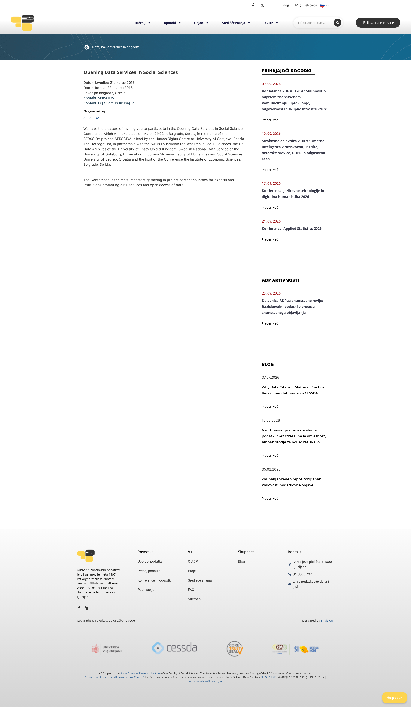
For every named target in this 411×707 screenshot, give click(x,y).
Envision (327, 620)
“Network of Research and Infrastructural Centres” (114, 677)
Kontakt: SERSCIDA (98, 98)
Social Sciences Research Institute (140, 673)
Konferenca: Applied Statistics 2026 (292, 228)
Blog (285, 5)
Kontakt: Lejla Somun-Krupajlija (108, 103)
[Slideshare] (87, 608)
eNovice (311, 5)
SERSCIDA (91, 117)
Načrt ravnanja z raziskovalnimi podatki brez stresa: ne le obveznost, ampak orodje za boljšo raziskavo (294, 436)
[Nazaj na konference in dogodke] (86, 47)
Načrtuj (140, 22)
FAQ (298, 5)
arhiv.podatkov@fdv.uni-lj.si (205, 681)
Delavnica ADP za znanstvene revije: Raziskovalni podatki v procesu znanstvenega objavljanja (292, 306)
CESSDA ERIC (268, 677)
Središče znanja (233, 22)
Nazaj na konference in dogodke (116, 47)
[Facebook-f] (79, 608)
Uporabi (170, 22)
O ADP (268, 22)
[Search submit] (337, 23)
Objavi (199, 22)
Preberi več (270, 120)
